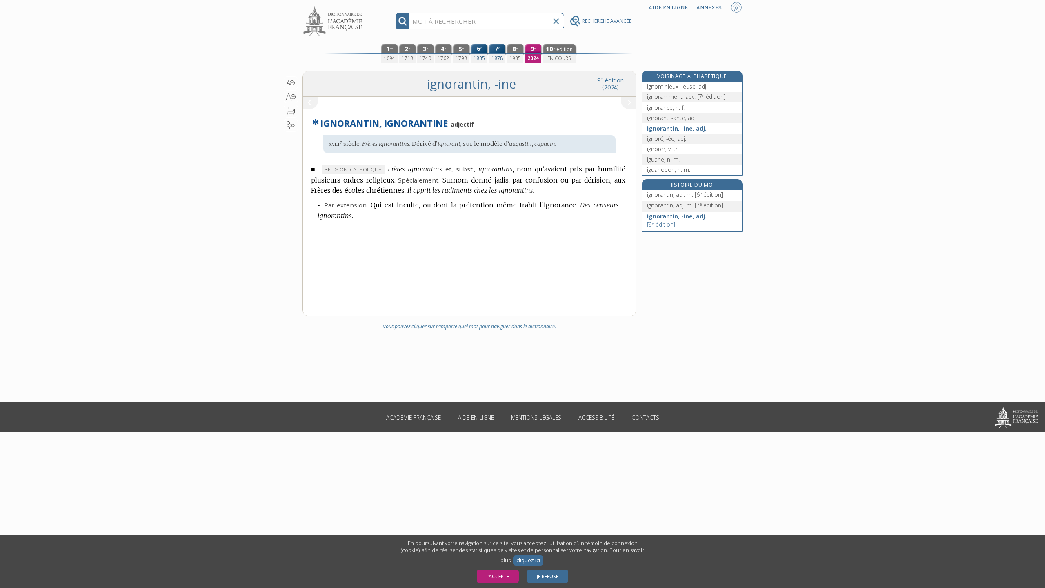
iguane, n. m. (663, 159)
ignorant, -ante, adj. (672, 118)
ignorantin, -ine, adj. (677, 128)
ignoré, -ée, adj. (666, 139)
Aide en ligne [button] (668, 7)
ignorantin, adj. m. (685, 194)
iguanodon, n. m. (668, 170)
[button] (291, 82)
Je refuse (547, 576)
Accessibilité (596, 417)
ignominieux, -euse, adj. (677, 86)
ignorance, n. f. (666, 107)
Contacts (645, 417)
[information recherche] (403, 21)
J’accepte (498, 576)
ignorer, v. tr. (663, 149)
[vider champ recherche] (556, 21)
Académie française (413, 417)
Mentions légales (536, 417)
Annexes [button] (709, 7)
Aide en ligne (476, 417)
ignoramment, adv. (686, 96)
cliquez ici (528, 560)
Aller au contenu (334, 7)
